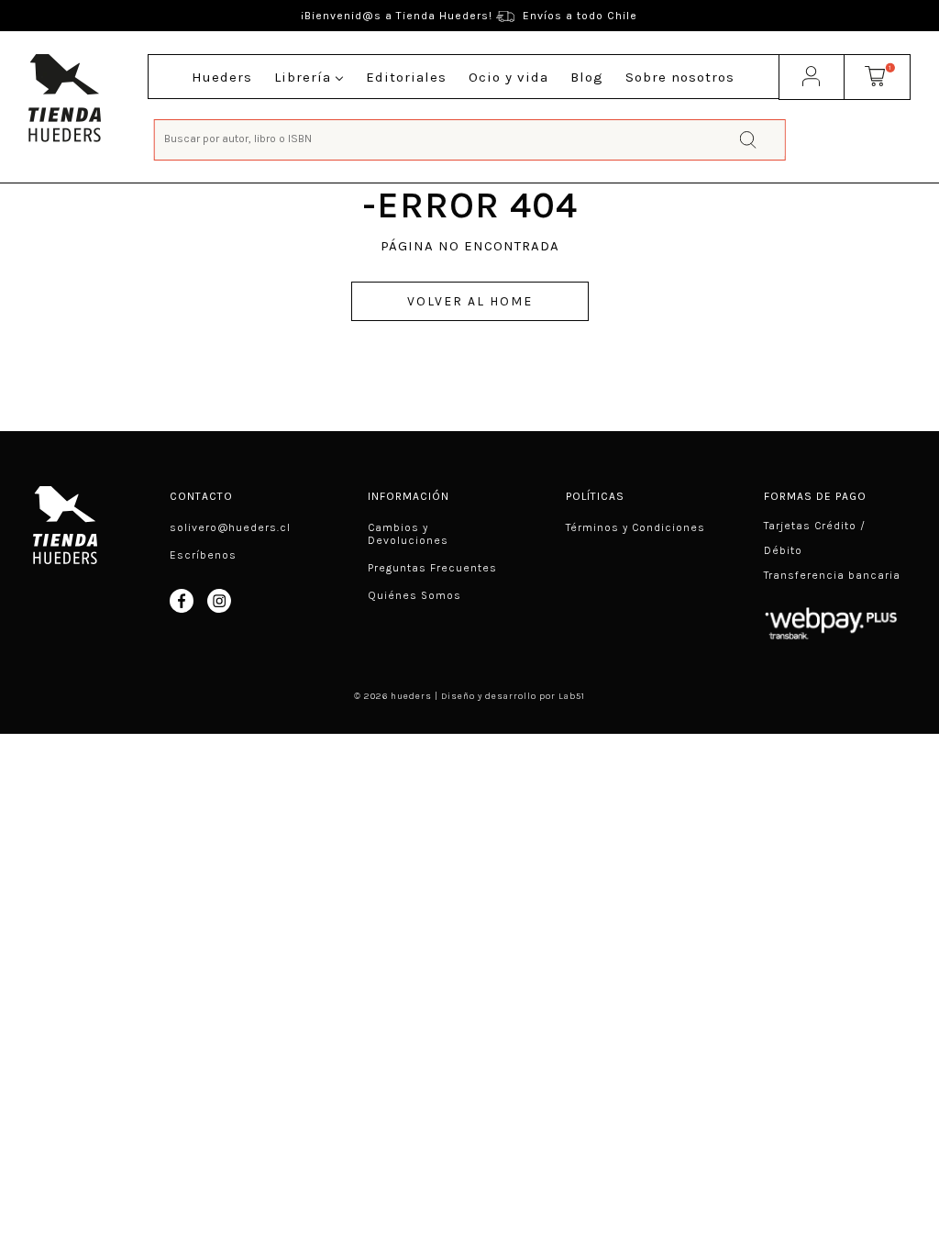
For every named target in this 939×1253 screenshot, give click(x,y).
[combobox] (470, 138)
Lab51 (571, 696)
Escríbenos (203, 555)
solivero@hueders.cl (230, 527)
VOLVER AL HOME (470, 301)
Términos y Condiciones (635, 527)
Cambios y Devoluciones (408, 534)
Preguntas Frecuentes (432, 567)
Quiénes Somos (414, 595)
